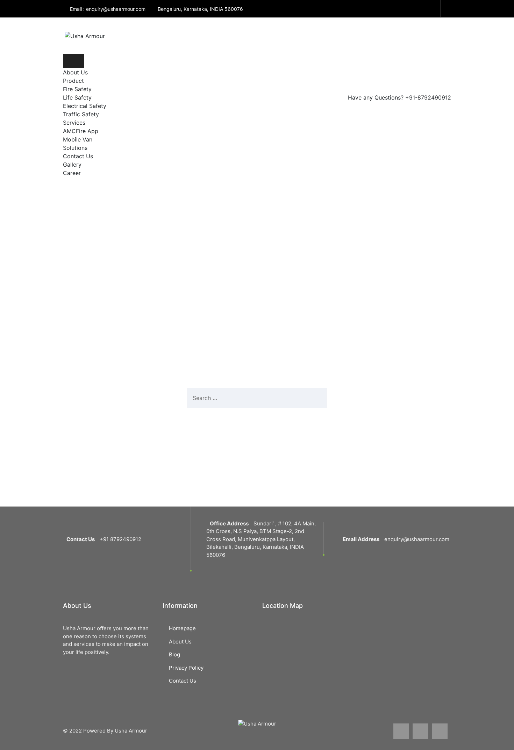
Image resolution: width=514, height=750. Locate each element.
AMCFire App (80, 131)
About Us (75, 72)
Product (74, 80)
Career (72, 172)
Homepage (182, 628)
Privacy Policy (186, 667)
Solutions (75, 147)
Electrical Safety (84, 105)
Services (74, 122)
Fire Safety (77, 89)
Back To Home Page (252, 433)
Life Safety (77, 97)
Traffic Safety (81, 114)
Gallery (72, 164)
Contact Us (78, 156)
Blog (174, 654)
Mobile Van (77, 139)
